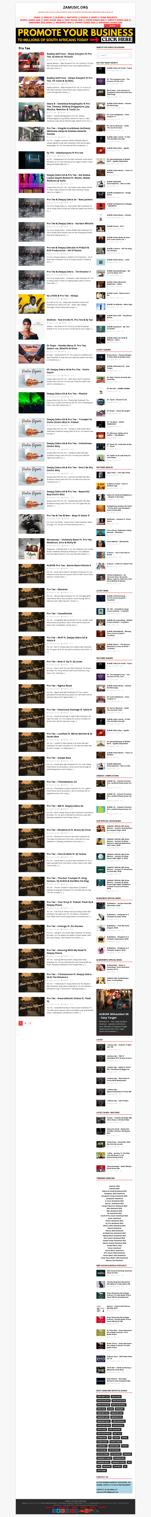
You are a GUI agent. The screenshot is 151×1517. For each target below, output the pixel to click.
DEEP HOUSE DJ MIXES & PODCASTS (111, 1258)
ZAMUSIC (64, 60)
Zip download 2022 (114, 1206)
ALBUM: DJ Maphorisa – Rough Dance (119, 194)
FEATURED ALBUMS (104, 658)
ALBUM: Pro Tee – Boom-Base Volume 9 (69, 565)
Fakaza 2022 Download (114, 1223)
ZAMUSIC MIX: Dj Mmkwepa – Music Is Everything (118, 979)
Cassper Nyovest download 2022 (114, 1198)
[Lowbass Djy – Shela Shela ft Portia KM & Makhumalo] (100, 1075)
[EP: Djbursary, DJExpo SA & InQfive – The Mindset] (100, 437)
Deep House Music (104, 1426)
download (101, 1430)
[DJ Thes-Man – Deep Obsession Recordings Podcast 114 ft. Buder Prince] (100, 1327)
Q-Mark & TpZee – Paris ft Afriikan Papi (117, 485)
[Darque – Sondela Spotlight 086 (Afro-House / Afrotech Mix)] (100, 1114)
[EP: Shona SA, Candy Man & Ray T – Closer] (100, 449)
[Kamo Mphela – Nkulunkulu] (100, 546)
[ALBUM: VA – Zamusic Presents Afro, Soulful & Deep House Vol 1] (100, 811)
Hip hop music (114, 1442)
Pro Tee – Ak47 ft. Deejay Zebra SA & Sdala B (67, 639)
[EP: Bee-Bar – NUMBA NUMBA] (100, 393)
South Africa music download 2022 (114, 1208)
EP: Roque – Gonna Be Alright (118, 411)
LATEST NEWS (102, 590)
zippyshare (101, 1463)
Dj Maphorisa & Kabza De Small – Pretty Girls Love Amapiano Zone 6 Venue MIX (119, 508)
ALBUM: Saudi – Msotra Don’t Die (118, 294)
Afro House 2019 (103, 1393)
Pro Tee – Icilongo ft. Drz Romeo (65, 926)
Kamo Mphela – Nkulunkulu (118, 541)
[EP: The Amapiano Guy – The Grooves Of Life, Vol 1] (100, 84)
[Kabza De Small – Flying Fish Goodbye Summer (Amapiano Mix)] (100, 1126)
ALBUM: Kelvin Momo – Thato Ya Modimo (119, 171)
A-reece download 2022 (114, 1193)
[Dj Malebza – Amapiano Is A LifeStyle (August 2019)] (100, 952)
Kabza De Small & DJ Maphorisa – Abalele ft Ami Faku (119, 496)
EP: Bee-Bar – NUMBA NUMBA (118, 388)
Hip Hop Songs (102, 1446)
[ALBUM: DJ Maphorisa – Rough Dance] (100, 197)
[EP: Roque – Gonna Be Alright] (100, 415)
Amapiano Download (114, 1191)
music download (114, 1210)
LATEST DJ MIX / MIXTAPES (107, 1105)
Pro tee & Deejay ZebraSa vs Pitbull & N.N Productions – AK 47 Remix (68, 249)
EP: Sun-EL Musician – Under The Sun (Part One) (118, 127)
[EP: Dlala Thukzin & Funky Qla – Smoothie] (100, 382)
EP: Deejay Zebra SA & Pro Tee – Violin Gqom (68, 371)
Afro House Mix (103, 1397)
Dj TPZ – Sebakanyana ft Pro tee (65, 152)
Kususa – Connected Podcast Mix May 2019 (118, 1299)
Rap (98, 1459)
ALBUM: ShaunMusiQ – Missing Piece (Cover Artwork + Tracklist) (119, 633)
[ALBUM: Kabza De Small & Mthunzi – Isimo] (100, 342)
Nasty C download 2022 (114, 1196)
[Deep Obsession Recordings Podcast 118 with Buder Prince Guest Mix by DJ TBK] (100, 1314)
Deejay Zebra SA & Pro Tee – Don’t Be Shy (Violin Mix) (70, 469)
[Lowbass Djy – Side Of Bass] (100, 1097)
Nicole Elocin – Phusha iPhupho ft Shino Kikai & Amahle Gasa (119, 356)
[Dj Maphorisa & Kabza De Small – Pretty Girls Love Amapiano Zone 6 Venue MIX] (100, 510)
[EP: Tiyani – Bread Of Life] (100, 404)
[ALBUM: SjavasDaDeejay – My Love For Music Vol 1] (100, 275)
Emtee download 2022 (114, 1213)
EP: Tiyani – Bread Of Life (117, 400)
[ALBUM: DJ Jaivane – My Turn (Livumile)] (100, 331)
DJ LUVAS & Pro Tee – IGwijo (62, 295)
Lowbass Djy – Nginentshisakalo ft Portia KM (119, 1083)
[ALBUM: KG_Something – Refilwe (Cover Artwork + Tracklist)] (100, 625)
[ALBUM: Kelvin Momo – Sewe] (100, 264)
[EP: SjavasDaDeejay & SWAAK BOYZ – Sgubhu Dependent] (100, 164)
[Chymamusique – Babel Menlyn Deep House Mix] (100, 1163)
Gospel (124, 1430)
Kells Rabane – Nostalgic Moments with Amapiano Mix (118, 1372)
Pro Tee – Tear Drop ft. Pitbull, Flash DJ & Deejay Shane (70, 903)
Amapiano (119, 1401)
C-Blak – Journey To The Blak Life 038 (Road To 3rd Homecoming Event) (118, 1147)
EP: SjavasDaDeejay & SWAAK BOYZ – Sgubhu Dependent (118, 160)
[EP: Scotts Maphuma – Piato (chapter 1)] (100, 119)
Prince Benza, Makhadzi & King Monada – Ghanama (119, 531)
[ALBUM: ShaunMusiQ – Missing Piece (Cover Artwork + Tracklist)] (100, 636)
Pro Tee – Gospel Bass (59, 757)
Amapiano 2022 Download (114, 1186)
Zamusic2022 (114, 1181)
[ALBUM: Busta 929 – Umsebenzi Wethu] (100, 320)
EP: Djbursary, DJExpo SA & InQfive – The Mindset (117, 434)
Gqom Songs (114, 1438)
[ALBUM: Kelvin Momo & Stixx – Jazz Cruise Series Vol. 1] (100, 242)
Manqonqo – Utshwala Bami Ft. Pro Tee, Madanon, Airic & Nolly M (69, 541)
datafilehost (118, 1418)
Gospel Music (102, 1434)
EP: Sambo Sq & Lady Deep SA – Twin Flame (119, 456)
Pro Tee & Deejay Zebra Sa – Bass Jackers (70, 199)
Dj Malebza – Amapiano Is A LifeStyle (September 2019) (118, 938)
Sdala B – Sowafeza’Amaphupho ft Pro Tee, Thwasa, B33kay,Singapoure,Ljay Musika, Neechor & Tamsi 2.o (68, 106)
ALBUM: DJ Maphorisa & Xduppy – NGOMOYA (119, 205)
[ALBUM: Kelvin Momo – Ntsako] (100, 219)
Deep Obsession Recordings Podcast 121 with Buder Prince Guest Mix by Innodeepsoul (119, 1287)
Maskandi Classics (104, 1450)
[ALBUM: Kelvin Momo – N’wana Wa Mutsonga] (100, 108)
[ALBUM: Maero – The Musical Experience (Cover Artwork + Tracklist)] (100, 649)
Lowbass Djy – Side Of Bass (117, 1093)
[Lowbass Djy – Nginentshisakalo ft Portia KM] (100, 1086)
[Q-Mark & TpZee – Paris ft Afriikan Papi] (100, 488)
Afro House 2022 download (114, 1245)
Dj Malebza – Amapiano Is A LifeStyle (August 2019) (118, 949)
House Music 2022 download (114, 1248)
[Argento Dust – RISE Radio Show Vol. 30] (100, 1353)
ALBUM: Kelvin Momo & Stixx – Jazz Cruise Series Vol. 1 (119, 238)
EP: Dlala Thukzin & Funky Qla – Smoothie (119, 378)
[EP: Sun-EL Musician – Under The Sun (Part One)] (100, 130)
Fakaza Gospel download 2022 (114, 1235)
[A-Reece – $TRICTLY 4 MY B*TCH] (100, 568)
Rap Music (107, 1459)
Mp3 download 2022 (114, 1203)
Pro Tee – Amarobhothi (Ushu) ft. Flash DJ (69, 1000)
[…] (60, 68)
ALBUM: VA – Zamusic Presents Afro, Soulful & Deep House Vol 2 (119, 796)
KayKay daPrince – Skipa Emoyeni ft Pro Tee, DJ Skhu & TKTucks (69, 55)
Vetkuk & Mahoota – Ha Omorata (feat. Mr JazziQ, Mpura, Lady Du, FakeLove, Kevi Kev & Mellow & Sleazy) (119, 578)
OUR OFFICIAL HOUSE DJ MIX (108, 821)
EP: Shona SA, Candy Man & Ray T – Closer (119, 445)
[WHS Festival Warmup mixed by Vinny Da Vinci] (100, 1267)
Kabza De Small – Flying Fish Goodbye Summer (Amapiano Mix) (118, 1123)
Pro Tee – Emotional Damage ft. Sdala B (69, 709)
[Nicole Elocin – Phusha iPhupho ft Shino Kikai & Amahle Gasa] (100, 359)
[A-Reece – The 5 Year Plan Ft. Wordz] (100, 557)
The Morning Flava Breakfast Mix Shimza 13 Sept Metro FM (118, 1275)
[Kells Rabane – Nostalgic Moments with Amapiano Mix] (100, 1375)
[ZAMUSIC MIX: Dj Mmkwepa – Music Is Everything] (100, 983)
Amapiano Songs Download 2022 (114, 1188)
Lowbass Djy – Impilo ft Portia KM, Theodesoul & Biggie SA (119, 1060)
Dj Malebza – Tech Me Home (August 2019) (118, 927)
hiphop (124, 1438)
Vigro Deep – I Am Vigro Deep (118, 473)
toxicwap (117, 1459)
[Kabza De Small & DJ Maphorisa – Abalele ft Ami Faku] (100, 499)
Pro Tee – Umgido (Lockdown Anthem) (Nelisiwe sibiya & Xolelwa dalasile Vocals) (68, 131)
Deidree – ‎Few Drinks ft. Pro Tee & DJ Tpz (70, 319)
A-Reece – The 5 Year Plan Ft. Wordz (118, 554)
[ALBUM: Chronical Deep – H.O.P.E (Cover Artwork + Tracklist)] (100, 600)
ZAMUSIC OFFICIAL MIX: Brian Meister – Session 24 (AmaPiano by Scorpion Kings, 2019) (119, 828)
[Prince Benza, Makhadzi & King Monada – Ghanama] (100, 535)
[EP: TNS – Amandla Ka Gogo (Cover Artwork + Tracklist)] (100, 613)
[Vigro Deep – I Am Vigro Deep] (100, 477)
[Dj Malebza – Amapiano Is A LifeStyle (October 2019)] (100, 919)
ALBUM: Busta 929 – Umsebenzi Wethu (119, 316)
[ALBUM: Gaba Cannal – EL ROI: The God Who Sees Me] (100, 141)
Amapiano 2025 (102, 1409)
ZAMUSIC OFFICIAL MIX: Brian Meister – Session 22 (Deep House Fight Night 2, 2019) (118, 856)
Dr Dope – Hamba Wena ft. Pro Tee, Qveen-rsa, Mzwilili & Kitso (66, 347)
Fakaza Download (114, 1220)
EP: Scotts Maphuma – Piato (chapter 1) (118, 116)
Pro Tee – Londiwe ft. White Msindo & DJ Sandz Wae (69, 735)
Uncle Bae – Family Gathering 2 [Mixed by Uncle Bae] (119, 1361)
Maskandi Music (103, 1455)
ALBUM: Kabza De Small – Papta (119, 68)
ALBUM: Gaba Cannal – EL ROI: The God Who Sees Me (118, 138)
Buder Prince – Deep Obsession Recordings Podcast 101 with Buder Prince (119, 1338)
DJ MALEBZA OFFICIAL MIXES (108, 898)
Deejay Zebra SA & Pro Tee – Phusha (67, 393)
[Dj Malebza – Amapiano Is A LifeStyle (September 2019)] (100, 941)
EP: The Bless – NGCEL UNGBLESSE (115, 423)
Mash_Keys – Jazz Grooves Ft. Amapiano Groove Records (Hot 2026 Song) (119, 92)
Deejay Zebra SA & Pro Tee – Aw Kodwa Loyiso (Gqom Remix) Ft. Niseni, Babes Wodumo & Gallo (68, 177)
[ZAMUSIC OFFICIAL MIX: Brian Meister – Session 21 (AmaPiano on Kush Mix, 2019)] (100, 872)
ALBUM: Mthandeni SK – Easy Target (118, 367)
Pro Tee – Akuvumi (57, 589)
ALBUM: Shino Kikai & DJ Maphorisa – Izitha (116, 283)
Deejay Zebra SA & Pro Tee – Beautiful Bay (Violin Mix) (68, 493)
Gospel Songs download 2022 (114, 1233)
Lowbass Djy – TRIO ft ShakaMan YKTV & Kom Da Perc (119, 1049)
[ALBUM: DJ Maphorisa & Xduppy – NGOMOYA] (100, 208)
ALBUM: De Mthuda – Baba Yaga (119, 304)
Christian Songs (103, 1418)
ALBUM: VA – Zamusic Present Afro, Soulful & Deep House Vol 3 (119, 783)
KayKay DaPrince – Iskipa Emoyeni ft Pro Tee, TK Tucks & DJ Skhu (70, 79)
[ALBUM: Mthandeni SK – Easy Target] (100, 370)
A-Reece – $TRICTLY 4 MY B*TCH (119, 564)
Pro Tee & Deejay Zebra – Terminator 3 (69, 271)
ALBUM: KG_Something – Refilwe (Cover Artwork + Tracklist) (119, 621)
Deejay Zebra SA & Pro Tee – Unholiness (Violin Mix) (69, 445)
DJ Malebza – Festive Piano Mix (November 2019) (119, 904)
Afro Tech (101, 1401)
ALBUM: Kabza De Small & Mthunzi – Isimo (117, 339)
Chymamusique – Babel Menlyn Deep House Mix (119, 1160)
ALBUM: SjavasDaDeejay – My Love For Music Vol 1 (118, 272)
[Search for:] (114, 55)
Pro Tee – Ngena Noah (59, 685)
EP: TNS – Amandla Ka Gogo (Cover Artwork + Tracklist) (118, 610)
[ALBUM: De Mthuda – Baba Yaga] (100, 309)
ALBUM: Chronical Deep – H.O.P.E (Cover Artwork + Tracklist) (117, 598)
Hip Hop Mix (101, 1442)
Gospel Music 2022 (114, 1238)
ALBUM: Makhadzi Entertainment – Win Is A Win (118, 183)
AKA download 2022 (114, 1201)
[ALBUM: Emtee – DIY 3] (100, 231)
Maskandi (127, 1446)
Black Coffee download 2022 (114, 1218)
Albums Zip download (114, 1253)
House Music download (114, 1243)
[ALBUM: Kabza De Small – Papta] (100, 72)
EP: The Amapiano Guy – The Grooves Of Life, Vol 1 (118, 80)
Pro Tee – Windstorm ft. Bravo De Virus (69, 829)
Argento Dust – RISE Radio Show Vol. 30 (119, 1350)
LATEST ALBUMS (103, 350)
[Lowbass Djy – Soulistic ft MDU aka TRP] (100, 1041)
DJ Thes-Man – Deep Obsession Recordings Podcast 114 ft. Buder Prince (119, 1325)
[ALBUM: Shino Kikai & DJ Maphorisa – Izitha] (100, 286)
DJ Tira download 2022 (114, 1215)
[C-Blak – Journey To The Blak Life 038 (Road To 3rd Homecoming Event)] (100, 1150)
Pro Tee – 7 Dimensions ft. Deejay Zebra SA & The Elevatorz (69, 976)
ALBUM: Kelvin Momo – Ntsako (119, 215)
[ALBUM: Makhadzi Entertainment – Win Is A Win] (100, 186)
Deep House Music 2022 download (114, 1250)
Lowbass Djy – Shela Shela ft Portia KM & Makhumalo (118, 1072)
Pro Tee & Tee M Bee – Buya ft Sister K (68, 515)
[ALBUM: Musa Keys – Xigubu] (100, 152)
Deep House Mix (114, 1422)
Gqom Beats (101, 1438)
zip (125, 1459)
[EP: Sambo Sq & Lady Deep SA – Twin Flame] (100, 460)
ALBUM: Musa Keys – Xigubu (118, 148)
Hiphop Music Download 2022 (114, 1228)
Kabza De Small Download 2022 (114, 1183)
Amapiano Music (103, 1414)
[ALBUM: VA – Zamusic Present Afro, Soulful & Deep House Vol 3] (100, 785)
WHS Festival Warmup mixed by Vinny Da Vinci (119, 1264)
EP (110, 1430)
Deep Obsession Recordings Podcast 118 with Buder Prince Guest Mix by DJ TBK (119, 1312)
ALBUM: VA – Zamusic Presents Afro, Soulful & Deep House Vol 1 (119, 809)
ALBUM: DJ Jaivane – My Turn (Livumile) (118, 328)
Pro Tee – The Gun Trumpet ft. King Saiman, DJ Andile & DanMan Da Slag (68, 879)
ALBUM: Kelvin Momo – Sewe (118, 260)
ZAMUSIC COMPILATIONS (107, 776)
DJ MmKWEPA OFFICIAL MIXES (109, 960)
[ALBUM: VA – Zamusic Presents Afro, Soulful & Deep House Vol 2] (100, 798)
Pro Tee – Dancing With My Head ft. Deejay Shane (67, 951)
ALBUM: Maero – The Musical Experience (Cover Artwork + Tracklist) (118, 646)
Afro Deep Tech (103, 1389)
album (110, 1401)
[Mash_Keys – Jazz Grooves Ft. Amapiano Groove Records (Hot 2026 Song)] (100, 95)
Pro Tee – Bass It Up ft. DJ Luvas (64, 661)
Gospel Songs (116, 1434)
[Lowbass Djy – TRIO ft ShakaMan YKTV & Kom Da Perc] (100, 1053)
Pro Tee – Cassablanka (59, 613)
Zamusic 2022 (114, 1178)
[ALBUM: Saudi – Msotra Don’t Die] (100, 298)
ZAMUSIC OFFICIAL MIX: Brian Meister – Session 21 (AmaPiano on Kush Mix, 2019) (119, 869)
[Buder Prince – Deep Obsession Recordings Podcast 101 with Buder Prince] (100, 1340)
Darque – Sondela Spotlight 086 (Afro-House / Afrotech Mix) (119, 1111)
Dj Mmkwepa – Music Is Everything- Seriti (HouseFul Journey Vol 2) (118, 967)
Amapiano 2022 (102, 1405)
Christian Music (119, 1414)
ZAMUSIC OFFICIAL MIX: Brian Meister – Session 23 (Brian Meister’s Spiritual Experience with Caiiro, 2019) (119, 842)
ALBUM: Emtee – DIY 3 (115, 226)
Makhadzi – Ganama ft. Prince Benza (119, 520)
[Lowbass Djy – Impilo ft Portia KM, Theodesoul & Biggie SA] (100, 1064)
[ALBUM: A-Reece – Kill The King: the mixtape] (100, 253)
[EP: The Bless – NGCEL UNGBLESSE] (100, 426)
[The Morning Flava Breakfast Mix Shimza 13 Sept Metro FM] (100, 1279)
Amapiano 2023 (116, 1405)
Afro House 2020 (119, 1393)
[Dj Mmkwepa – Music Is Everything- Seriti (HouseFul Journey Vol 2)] (100, 970)
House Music (116, 1446)
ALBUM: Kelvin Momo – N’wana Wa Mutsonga (119, 104)
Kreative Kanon (92, 1497)
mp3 (129, 1455)
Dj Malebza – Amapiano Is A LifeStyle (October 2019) (118, 915)
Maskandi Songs (118, 1455)
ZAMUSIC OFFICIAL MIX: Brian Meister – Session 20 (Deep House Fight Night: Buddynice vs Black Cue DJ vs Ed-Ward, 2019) (118, 884)
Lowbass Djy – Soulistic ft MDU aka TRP (119, 1038)
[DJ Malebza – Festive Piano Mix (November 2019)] (100, 908)
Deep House (101, 1422)
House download (114, 1240)
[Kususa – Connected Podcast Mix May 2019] (100, 1303)
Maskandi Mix (119, 1450)
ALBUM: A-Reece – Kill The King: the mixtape (119, 249)
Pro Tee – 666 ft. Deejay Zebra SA (65, 805)
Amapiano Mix (116, 1409)
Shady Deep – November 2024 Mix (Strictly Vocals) (118, 1135)
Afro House (116, 1389)
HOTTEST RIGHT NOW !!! (107, 63)
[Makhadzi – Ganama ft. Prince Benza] (100, 523)
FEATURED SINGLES (104, 467)
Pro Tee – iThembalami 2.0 (61, 781)
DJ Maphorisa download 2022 (114, 1225)
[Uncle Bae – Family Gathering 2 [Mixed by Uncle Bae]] (100, 1364)
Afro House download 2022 (114, 1230)
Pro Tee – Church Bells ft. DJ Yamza (66, 853)
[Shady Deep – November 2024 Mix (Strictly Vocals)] (100, 1139)
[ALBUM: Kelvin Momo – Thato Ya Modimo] (100, 175)
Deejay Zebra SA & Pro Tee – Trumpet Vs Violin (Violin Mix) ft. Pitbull (69, 421)
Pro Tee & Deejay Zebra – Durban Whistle (70, 223)
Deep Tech (117, 1426)
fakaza (116, 1430)
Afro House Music (118, 1397)
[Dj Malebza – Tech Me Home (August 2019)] (100, 930)
